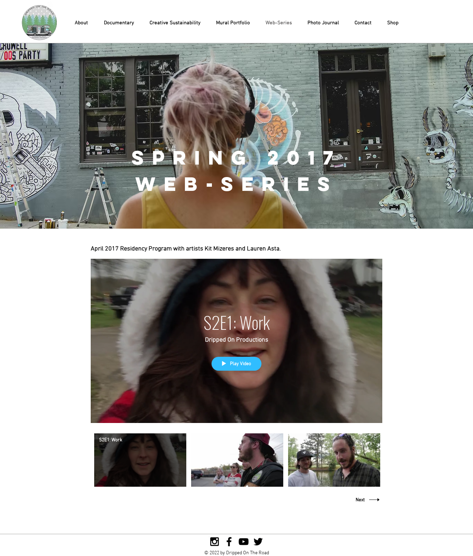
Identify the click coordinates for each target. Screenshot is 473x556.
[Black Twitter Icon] (258, 542)
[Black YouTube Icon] (244, 542)
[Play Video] (140, 460)
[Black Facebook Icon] (229, 542)
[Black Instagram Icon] (214, 542)
